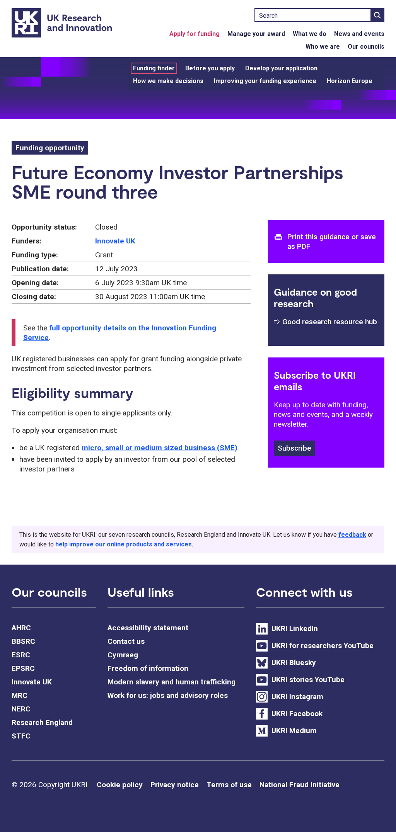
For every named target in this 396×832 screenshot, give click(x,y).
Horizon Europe (349, 81)
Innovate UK (115, 240)
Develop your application (281, 68)
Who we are (323, 46)
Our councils (366, 46)
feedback (352, 534)
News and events (359, 33)
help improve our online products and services (123, 544)
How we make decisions (168, 81)
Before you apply (210, 68)
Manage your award (256, 33)
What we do (309, 33)
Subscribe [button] (294, 448)
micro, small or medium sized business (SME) (159, 447)
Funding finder (154, 68)
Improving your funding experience (265, 81)
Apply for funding (194, 33)
